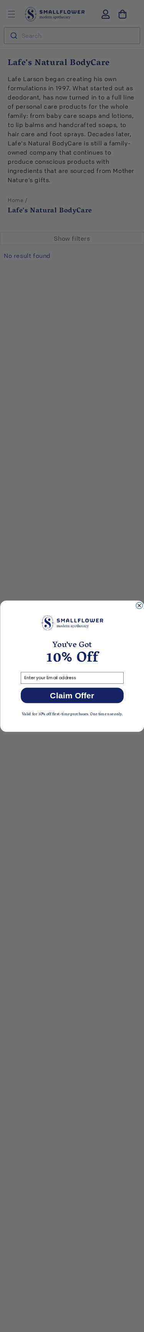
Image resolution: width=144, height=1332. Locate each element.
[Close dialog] (139, 605)
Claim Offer (72, 695)
